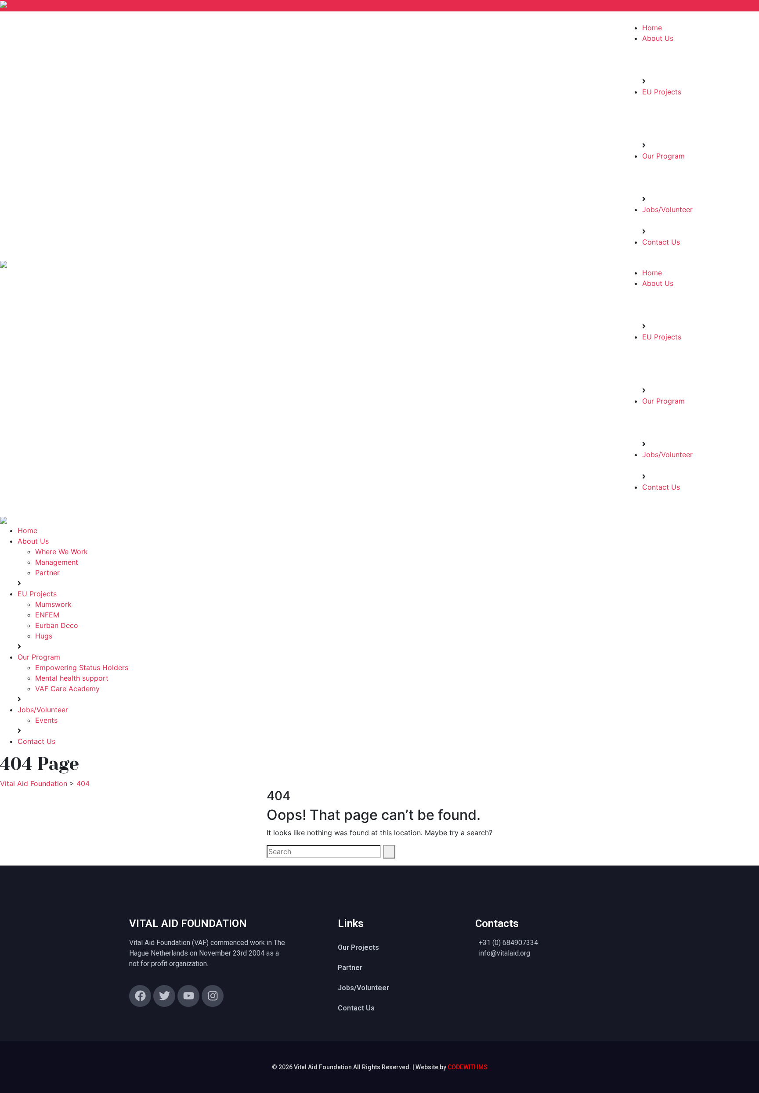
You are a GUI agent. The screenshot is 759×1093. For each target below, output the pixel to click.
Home (652, 27)
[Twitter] (164, 996)
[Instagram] (213, 996)
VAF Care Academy (67, 688)
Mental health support (71, 678)
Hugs (43, 635)
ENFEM (47, 614)
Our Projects (358, 947)
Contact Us (661, 242)
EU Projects (661, 91)
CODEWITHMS (468, 1067)
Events (46, 720)
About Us (657, 38)
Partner (47, 572)
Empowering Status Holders (81, 667)
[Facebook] (140, 996)
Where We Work (61, 551)
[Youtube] (188, 996)
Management (56, 562)
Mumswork (53, 604)
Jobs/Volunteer (667, 209)
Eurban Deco (56, 625)
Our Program (663, 156)
